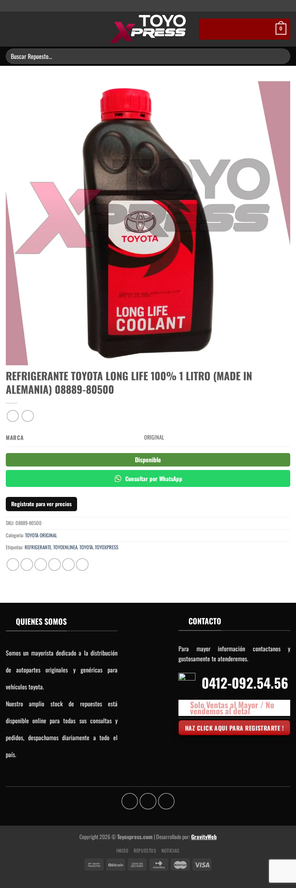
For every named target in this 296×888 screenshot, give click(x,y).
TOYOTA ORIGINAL (41, 535)
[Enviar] (281, 56)
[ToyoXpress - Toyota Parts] (148, 29)
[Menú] (10, 29)
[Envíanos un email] (159, 6)
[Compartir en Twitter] (40, 564)
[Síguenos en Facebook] (137, 6)
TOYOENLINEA (65, 547)
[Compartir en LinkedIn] (82, 564)
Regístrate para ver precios (41, 504)
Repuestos (145, 850)
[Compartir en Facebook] (26, 564)
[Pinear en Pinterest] (68, 564)
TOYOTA (86, 547)
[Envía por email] (54, 564)
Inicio (122, 850)
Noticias (170, 850)
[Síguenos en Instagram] (144, 6)
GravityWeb (204, 837)
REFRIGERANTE (38, 547)
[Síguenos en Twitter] (152, 6)
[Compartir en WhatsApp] (13, 564)
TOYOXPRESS (106, 547)
